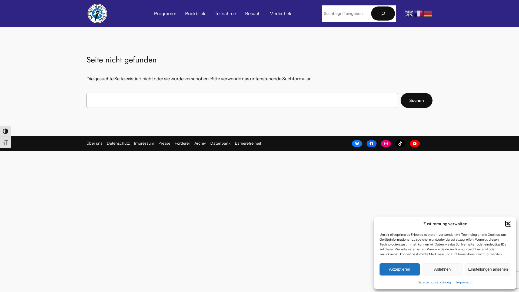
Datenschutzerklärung (434, 282)
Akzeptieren (399, 269)
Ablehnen (442, 269)
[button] (508, 223)
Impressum (464, 282)
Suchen (416, 100)
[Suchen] (383, 13)
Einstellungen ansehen (488, 269)
